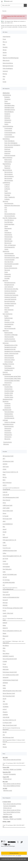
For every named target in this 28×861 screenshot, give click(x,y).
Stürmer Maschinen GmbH (9, 693)
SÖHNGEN (5, 682)
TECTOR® (5, 704)
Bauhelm (6, 316)
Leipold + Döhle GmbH (8, 613)
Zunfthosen (7, 186)
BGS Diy (4, 477)
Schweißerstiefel (8, 266)
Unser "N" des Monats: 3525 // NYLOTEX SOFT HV (14, 764)
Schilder (6, 230)
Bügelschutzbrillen (8, 332)
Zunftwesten (7, 189)
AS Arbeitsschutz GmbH (8, 461)
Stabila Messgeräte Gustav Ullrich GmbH (12, 690)
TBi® (4, 701)
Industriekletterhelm (9, 324)
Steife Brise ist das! (7, 790)
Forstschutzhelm (8, 134)
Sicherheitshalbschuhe (10, 255)
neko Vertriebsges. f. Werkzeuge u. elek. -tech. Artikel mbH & (14, 642)
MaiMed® (5, 622)
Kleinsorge (5, 602)
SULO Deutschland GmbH (9, 696)
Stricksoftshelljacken (9, 111)
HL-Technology (6, 580)
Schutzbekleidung (7, 374)
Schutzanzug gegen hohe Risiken (12, 380)
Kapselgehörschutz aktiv (10, 349)
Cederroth (5, 492)
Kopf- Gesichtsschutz (8, 314)
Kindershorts (7, 153)
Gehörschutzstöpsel (9, 355)
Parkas (6, 101)
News (4, 44)
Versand (5, 55)
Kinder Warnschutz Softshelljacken (12, 145)
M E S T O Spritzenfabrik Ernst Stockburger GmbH (13, 619)
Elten (4, 526)
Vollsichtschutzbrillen (9, 336)
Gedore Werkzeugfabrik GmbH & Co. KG (12, 556)
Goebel (4, 561)
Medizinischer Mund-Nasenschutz (12, 205)
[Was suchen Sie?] (25, 5)
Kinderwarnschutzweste (10, 155)
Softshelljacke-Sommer (9, 109)
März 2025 (5, 757)
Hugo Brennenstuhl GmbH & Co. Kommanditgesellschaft (10, 588)
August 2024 (6, 777)
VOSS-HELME (6, 717)
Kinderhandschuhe (9, 147)
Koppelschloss (7, 193)
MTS (4, 638)
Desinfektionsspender (9, 418)
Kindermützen (7, 151)
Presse (4, 39)
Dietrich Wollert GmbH (8, 510)
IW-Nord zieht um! (7, 779)
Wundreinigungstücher (10, 247)
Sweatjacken (7, 113)
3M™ (4, 458)
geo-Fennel (5, 558)
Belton (4, 474)
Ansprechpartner (7, 36)
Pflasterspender (8, 228)
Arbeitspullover (8, 120)
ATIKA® (4, 469)
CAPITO (4, 485)
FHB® (4, 542)
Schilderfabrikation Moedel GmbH (11, 680)
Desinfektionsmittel (7, 409)
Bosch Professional (7, 482)
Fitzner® (5, 545)
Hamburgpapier (6, 566)
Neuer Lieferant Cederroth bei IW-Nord (12, 759)
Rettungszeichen (8, 434)
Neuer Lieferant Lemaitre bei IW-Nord (12, 783)
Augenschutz (6, 330)
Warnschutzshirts (8, 178)
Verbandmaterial (8, 234)
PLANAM (5, 661)
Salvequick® (6, 677)
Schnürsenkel (7, 276)
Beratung (5, 73)
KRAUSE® (5, 605)
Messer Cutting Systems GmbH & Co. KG (12, 630)
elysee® (5, 529)
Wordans (5, 747)
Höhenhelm (7, 320)
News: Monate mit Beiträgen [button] (8, 846)
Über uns (5, 42)
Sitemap (5, 50)
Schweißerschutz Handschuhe (11, 295)
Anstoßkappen (7, 326)
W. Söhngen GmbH (7, 722)
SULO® (4, 698)
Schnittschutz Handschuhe (10, 291)
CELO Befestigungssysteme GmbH (11, 497)
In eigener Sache (7, 801)
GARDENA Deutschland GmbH (10, 550)
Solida (4, 685)
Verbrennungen (8, 239)
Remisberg (5, 666)
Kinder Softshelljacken (9, 141)
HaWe (4, 572)
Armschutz (7, 307)
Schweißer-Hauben (9, 397)
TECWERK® (5, 706)
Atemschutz (5, 201)
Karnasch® (5, 600)
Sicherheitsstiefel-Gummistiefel (12, 264)
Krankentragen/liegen (9, 224)
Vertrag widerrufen (14, 853)
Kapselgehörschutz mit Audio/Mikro (13, 351)
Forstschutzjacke (8, 128)
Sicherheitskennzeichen (8, 424)
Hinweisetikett (7, 430)
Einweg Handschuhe (9, 305)
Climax (4, 502)
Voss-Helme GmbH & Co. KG (9, 720)
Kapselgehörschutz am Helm (11, 345)
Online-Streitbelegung (8, 68)
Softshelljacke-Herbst (9, 107)
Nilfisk (4, 648)
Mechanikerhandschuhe (10, 282)
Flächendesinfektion (9, 411)
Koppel (6, 191)
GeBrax (4, 553)
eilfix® (4, 521)
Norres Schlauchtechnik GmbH (10, 658)
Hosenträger (7, 195)
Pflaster (6, 226)
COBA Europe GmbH (7, 505)
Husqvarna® (6, 592)
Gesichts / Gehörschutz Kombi (11, 353)
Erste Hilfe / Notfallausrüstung (10, 218)
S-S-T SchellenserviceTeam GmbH (11, 674)
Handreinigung (8, 366)
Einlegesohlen (7, 274)
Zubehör (6, 124)
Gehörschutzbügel (8, 361)
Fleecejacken (7, 99)
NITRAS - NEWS (6, 821)
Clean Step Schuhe (8, 261)
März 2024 (5, 781)
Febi (4, 534)
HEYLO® (5, 577)
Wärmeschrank (8, 243)
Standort (5, 52)
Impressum (5, 71)
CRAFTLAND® (6, 508)
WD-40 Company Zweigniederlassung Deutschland (12, 728)
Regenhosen (7, 166)
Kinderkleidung (6, 138)
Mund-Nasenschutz (9, 203)
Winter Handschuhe (9, 309)
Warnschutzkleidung (8, 170)
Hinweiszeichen (8, 432)
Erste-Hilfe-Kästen (8, 222)
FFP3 (5, 211)
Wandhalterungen (8, 241)
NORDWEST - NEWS (7, 817)
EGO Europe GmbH (7, 518)
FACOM (4, 532)
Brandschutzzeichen (9, 426)
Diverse (4, 513)
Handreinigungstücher (9, 368)
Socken (6, 272)
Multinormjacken (8, 161)
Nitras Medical (6, 653)
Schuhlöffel (7, 278)
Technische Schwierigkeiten (10, 774)
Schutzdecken (7, 407)
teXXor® (5, 709)
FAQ (4, 79)
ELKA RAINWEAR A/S (7, 524)
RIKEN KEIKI (5, 669)
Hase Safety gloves (7, 569)
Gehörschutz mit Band (9, 359)
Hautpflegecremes (8, 370)
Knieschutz (5, 372)
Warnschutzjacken (8, 174)
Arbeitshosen (7, 116)
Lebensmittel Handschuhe (10, 299)
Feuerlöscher (7, 403)
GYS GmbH (5, 564)
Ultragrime (5, 712)
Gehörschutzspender (9, 357)
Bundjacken (7, 97)
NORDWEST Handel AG (8, 656)
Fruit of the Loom (7, 548)
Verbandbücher (8, 232)
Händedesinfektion (9, 414)
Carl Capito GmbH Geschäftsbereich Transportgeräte (11, 488)
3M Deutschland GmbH (8, 456)
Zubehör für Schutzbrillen (10, 341)
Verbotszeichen (8, 437)
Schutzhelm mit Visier (9, 322)
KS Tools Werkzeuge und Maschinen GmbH (13, 608)
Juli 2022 (5, 788)
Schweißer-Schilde (8, 393)
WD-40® (5, 732)
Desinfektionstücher (9, 416)
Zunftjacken (7, 184)
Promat (4, 664)
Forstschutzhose (8, 130)
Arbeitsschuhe (6, 251)
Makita (4, 625)
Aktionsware (6, 444)
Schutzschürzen (8, 382)
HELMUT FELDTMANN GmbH (9, 574)
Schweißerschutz (7, 384)
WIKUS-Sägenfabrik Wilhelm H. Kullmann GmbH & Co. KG (12, 740)
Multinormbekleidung (8, 157)
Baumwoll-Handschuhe (10, 301)
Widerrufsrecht (6, 60)
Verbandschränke (8, 236)
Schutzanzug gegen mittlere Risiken (13, 378)
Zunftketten (7, 199)
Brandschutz (6, 401)
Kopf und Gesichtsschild (10, 328)
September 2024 (7, 772)
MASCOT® (5, 628)
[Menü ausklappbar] (2, 1)
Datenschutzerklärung (8, 63)
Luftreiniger (5, 420)
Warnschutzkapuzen (9, 176)
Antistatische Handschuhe (10, 297)
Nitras (4, 651)
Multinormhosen (8, 159)
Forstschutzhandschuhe (10, 132)
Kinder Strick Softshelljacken (11, 143)
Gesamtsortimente (7, 442)
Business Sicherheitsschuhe (11, 268)
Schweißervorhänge (9, 391)
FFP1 (5, 207)
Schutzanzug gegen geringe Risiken (13, 376)
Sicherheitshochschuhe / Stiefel (12, 257)
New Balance (6, 645)
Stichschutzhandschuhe (10, 293)
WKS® (4, 744)
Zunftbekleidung (7, 182)
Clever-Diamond (6, 500)
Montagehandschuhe (9, 284)
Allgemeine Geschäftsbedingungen (11, 57)
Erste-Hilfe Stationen (9, 220)
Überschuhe (7, 270)
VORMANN (5, 714)
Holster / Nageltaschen (9, 197)
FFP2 (5, 209)
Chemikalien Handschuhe (10, 303)
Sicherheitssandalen (9, 253)
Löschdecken (7, 405)
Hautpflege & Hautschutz (9, 364)
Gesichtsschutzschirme (10, 339)
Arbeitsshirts (7, 118)
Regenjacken (7, 168)
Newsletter (5, 47)
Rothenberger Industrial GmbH (10, 672)
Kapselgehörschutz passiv (10, 347)
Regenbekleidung (7, 163)
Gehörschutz (6, 343)
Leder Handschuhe (9, 286)
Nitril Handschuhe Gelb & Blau (11, 289)
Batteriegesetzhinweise (8, 65)
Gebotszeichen (8, 428)
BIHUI (4, 480)
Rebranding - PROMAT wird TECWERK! (12, 769)
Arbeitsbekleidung (7, 95)
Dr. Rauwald (6, 516)
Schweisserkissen (8, 389)
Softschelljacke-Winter (9, 105)
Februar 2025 (6, 767)
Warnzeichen (7, 439)
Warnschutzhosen (8, 172)
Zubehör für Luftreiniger (10, 422)
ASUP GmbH (6, 466)
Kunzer (4, 610)
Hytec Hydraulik (6, 594)
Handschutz (5, 280)
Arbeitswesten (7, 122)
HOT (4, 585)
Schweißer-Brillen (8, 386)
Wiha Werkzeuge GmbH (8, 737)
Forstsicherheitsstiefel (9, 136)
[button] (20, 1)
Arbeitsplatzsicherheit (8, 399)
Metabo (4, 633)
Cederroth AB (6, 494)
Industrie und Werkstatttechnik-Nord (12, 597)
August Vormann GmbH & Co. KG (11, 472)
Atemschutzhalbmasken (10, 214)
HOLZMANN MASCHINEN (9, 582)
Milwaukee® (6, 636)
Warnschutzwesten (9, 180)
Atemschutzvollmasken (10, 216)
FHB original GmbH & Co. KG (9, 540)
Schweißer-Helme (8, 395)
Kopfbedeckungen (8, 318)
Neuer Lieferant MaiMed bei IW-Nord (12, 785)
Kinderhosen (7, 149)
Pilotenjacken (7, 103)
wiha (4, 734)
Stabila (4, 688)
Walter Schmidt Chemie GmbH (10, 725)
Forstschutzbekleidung (8, 126)
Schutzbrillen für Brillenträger (11, 334)
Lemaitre (5, 616)
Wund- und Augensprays (10, 245)
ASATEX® (5, 464)
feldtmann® (6, 537)
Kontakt (4, 81)
